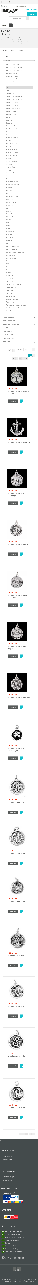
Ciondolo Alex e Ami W (17, 901)
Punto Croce (9, 335)
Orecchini (9, 234)
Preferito (21, 401)
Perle (8, 243)
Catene (8, 140)
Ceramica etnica (11, 143)
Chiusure (9, 164)
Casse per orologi (12, 137)
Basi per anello (11, 126)
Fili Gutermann (11, 202)
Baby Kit (9, 120)
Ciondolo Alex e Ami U (17, 853)
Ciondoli (8, 170)
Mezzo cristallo (11, 217)
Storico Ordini (7, 1159)
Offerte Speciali (8, 1180)
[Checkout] (23, 2)
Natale (8, 228)
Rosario (8, 272)
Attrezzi (8, 117)
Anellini (8, 91)
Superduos (9, 293)
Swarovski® (8, 338)
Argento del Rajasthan (13, 108)
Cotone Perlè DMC (12, 196)
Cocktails (9, 176)
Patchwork (8, 331)
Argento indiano (11, 111)
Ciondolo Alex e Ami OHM (18, 544)
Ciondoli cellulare (11, 173)
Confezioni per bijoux (13, 182)
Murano (8, 226)
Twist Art (7, 342)
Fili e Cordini (10, 199)
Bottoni (8, 132)
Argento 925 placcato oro (14, 99)
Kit (7, 208)
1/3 (20, 358)
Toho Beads (10, 311)
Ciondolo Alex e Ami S (16, 1056)
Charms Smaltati (11, 155)
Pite (7, 267)
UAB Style (4, 50)
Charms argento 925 (12, 149)
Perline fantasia (11, 258)
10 (9, 351)
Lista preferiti (7, 1163)
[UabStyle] (9, 11)
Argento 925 (10, 93)
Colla (8, 179)
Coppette (9, 190)
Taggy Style (10, 302)
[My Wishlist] (3, 2)
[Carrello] (18, 2)
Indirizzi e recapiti (8, 1177)
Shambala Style (11, 287)
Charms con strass (12, 152)
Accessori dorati (11, 73)
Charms (8, 146)
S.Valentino (9, 275)
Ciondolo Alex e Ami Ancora (19, 442)
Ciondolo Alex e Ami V (16, 1006)
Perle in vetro (10, 255)
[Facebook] (9, 2)
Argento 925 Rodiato (12, 102)
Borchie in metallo (12, 129)
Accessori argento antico (14, 67)
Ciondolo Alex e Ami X (16, 956)
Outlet (6, 328)
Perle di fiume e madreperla (15, 252)
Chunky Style (10, 167)
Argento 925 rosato (12, 105)
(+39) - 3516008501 (21, 6)
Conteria (9, 187)
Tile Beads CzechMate (13, 308)
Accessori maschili (12, 76)
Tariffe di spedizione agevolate (14, 1237)
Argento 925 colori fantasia (14, 96)
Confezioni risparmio (12, 184)
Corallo (8, 193)
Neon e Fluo (10, 231)
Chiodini (8, 158)
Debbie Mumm (8, 317)
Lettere (8, 211)
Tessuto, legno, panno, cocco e (16, 305)
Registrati (34, 9)
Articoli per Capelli (12, 114)
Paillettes (9, 240)
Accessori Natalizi (12, 82)
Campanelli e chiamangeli (14, 135)
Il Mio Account (7, 1156)
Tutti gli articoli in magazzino (14, 1231)
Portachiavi (9, 270)
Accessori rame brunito (13, 85)
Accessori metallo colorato (14, 79)
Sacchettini (9, 278)
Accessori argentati (12, 64)
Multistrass (9, 223)
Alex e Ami (9, 88)
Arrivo (26, 349)
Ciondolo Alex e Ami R (17, 1108)
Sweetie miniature (12, 299)
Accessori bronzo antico (14, 70)
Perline (12, 50)
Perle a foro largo (11, 249)
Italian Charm (10, 205)
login (27, 9)
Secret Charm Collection (14, 284)
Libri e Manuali (10, 214)
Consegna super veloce (12, 1234)
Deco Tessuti (9, 321)
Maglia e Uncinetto (11, 324)
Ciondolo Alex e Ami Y (16, 802)
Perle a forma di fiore (12, 246)
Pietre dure (9, 264)
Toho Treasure (10, 314)
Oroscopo (9, 237)
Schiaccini (9, 281)
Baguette (9, 123)
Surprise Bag (10, 296)
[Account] (14, 2)
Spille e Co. (10, 290)
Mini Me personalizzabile (14, 220)
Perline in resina (11, 261)
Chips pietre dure (11, 161)
